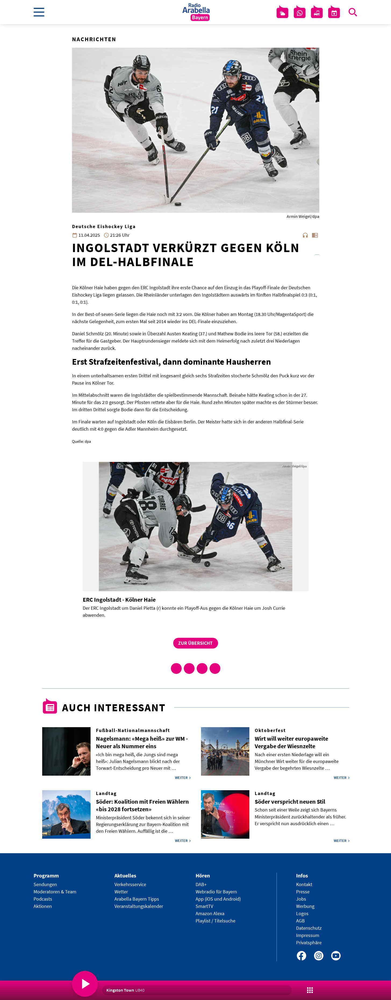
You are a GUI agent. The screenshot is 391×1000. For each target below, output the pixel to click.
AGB (300, 921)
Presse (303, 891)
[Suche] (353, 12)
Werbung (305, 906)
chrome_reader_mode (315, 235)
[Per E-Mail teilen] (215, 668)
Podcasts (43, 899)
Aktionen (43, 906)
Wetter (121, 891)
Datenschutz (309, 928)
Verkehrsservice (130, 884)
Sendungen (45, 884)
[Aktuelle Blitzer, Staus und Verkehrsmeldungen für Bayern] (316, 13)
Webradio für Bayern (216, 891)
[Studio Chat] (299, 13)
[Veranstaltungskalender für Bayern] (334, 13)
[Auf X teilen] (189, 668)
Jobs (301, 899)
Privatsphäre (309, 942)
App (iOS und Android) (218, 899)
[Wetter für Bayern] (282, 13)
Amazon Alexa (210, 913)
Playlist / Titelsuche (215, 921)
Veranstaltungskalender (138, 906)
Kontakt (304, 884)
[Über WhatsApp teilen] (202, 668)
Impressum (307, 935)
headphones (305, 235)
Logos (302, 913)
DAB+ (201, 884)
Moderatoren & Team (55, 891)
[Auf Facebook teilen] (176, 668)
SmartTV (204, 906)
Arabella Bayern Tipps (136, 899)
